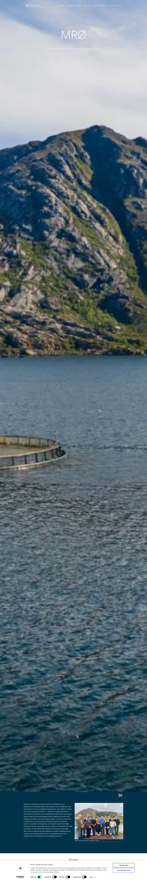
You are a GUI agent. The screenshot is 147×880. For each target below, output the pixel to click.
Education (87, 5)
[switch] (54, 877)
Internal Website (116, 5)
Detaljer (91, 877)
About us (63, 5)
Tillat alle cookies (123, 865)
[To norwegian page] (120, 795)
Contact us (104, 5)
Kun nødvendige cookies (123, 870)
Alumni (95, 5)
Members (71, 5)
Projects (79, 5)
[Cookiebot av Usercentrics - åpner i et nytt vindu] (20, 877)
